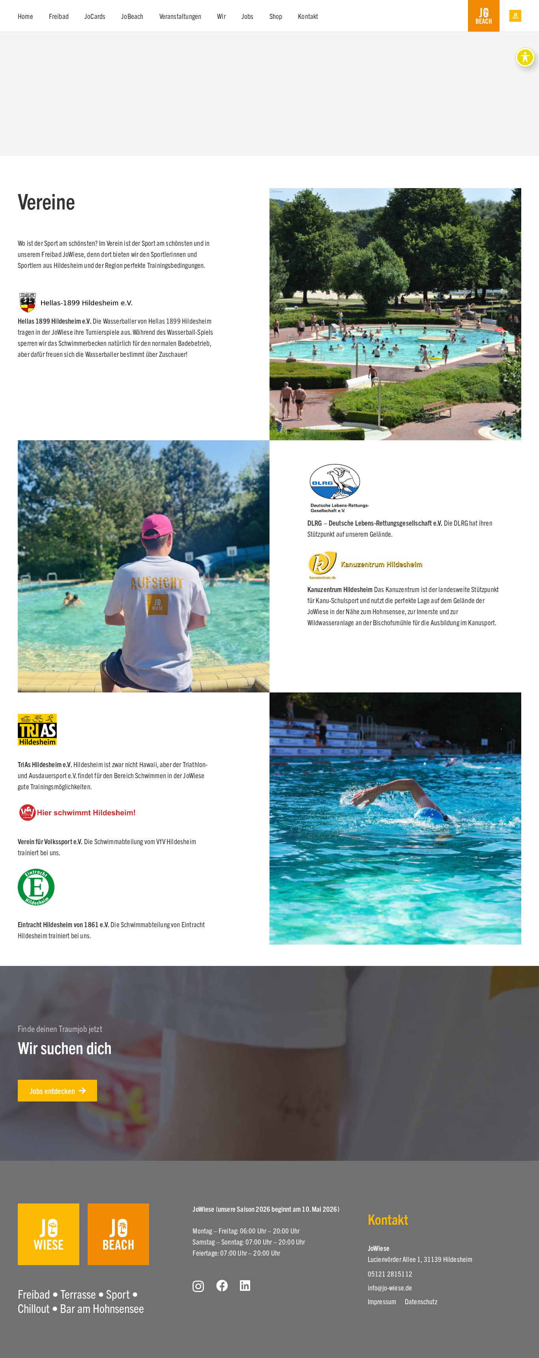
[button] (75, 15)
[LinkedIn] (245, 1286)
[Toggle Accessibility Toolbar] (525, 57)
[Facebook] (222, 1286)
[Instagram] (198, 1286)
